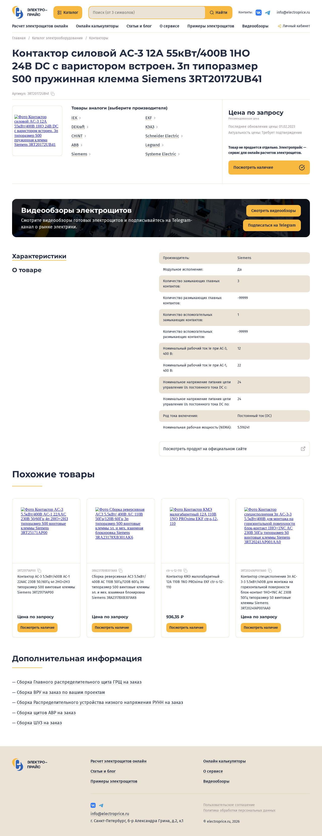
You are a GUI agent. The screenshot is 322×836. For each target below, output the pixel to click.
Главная (19, 38)
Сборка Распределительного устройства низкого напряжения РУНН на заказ (100, 702)
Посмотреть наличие (253, 167)
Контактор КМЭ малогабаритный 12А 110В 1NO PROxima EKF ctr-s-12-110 (195, 581)
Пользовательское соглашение (229, 805)
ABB (75, 145)
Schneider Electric (162, 136)
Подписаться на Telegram (272, 225)
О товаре (27, 270)
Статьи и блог (139, 26)
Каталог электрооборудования (57, 38)
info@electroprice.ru (293, 12)
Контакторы (98, 38)
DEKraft (78, 126)
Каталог (70, 12)
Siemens (79, 154)
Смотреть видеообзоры (273, 210)
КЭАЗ (149, 126)
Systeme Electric (160, 154)
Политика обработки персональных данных (239, 810)
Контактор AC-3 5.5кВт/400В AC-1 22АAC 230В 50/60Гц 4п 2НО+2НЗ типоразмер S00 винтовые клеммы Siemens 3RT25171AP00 (46, 584)
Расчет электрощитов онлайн (40, 26)
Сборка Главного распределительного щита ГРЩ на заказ (79, 682)
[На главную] (29, 12)
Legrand (152, 145)
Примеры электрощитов (210, 26)
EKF (148, 117)
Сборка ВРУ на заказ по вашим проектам (61, 692)
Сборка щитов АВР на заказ (46, 713)
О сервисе (169, 26)
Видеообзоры (255, 26)
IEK (74, 117)
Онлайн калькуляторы (97, 26)
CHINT (77, 136)
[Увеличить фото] (37, 131)
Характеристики (39, 256)
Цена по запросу (35, 616)
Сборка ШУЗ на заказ (39, 723)
